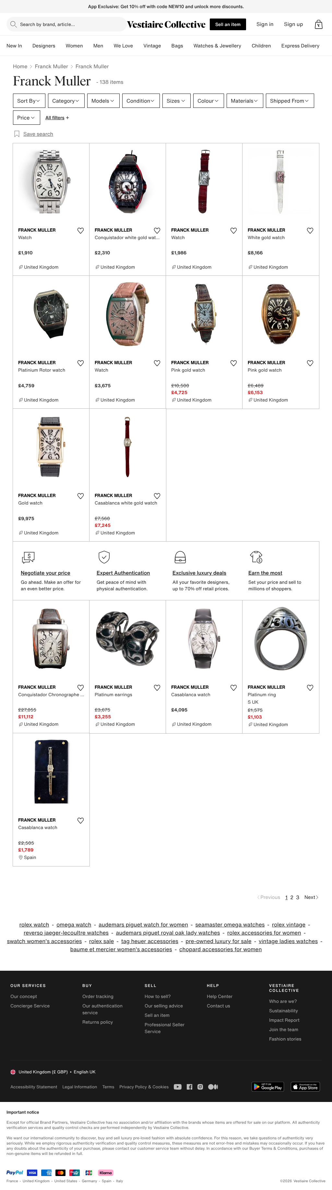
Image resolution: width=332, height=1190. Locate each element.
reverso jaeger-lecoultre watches (66, 933)
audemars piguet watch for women (143, 925)
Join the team (283, 1029)
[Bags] (188, 45)
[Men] (108, 45)
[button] (318, 24)
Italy (119, 1181)
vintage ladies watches (288, 941)
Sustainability (283, 1010)
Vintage (152, 45)
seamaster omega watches (230, 925)
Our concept (23, 996)
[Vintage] (166, 45)
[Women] (88, 45)
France (12, 1181)
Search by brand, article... (47, 24)
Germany (89, 1181)
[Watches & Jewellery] (246, 45)
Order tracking (97, 996)
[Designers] (60, 45)
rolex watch (34, 925)
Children (261, 45)
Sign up (293, 24)
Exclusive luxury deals (199, 573)
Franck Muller (51, 66)
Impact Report (284, 1020)
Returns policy (97, 1022)
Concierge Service (30, 1006)
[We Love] (138, 45)
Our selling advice (164, 1006)
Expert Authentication (123, 573)
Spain (107, 1181)
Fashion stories (285, 1039)
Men (98, 45)
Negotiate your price (45, 573)
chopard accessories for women (220, 949)
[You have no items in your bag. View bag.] (318, 24)
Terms (108, 1087)
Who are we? (283, 1001)
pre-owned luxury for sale (218, 941)
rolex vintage (288, 925)
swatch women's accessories (44, 941)
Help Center (219, 996)
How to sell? (158, 996)
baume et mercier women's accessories (121, 949)
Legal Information (79, 1087)
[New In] (27, 45)
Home (20, 66)
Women (74, 45)
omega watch (73, 925)
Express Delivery (300, 45)
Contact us (218, 1006)
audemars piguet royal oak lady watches (168, 933)
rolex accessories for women (264, 933)
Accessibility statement (33, 1087)
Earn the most (265, 573)
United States (65, 1181)
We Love (123, 45)
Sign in (265, 24)
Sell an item (228, 24)
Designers (43, 45)
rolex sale (101, 941)
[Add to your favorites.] (80, 231)
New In (14, 45)
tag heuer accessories (149, 941)
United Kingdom (36, 1181)
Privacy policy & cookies (144, 1087)
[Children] (276, 45)
